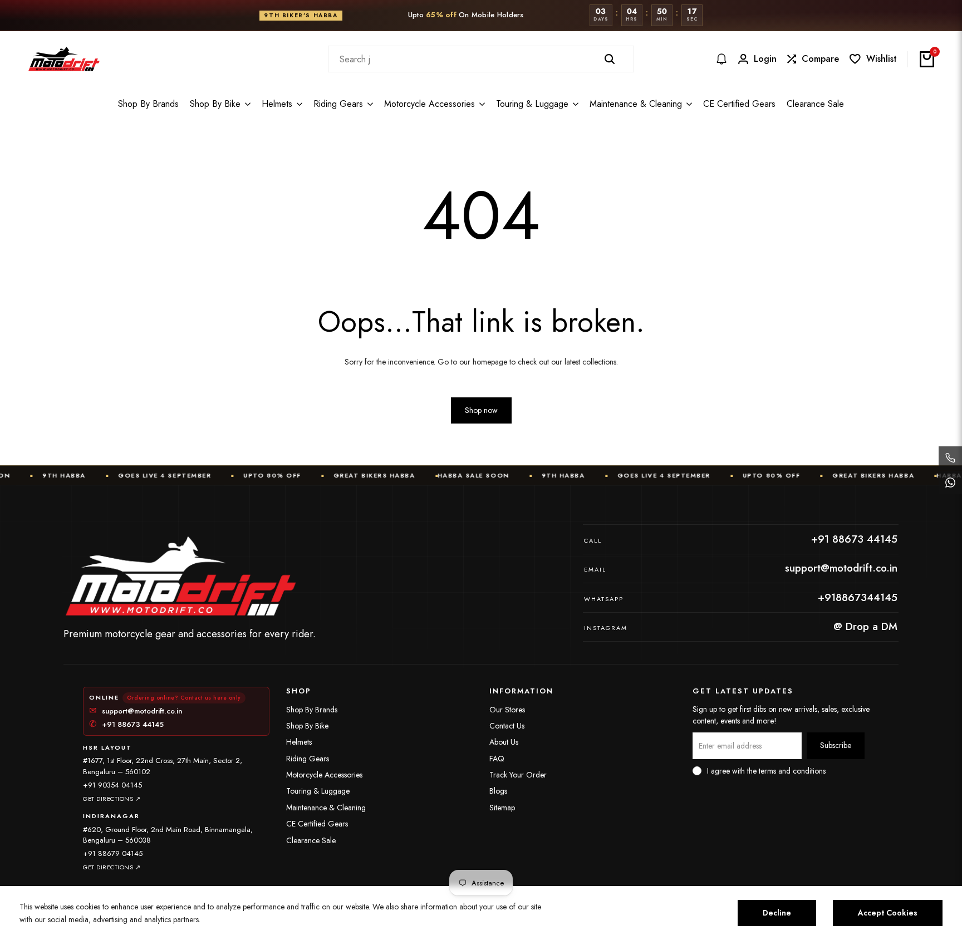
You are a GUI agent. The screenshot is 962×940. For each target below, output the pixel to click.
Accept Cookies (887, 912)
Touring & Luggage (318, 790)
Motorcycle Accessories (324, 774)
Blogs (498, 790)
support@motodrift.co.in (135, 711)
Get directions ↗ (111, 798)
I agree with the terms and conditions (766, 770)
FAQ (496, 758)
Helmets (299, 741)
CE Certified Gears (317, 823)
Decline (777, 912)
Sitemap (502, 807)
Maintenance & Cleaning (326, 807)
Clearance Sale (311, 840)
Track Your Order (518, 774)
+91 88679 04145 (113, 853)
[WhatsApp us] (950, 482)
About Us (503, 741)
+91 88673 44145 (126, 724)
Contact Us (506, 725)
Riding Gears (307, 758)
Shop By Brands (311, 709)
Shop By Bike (307, 725)
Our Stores (507, 709)
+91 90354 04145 (112, 785)
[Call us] (950, 458)
